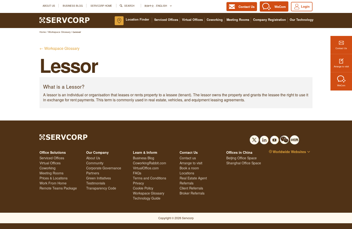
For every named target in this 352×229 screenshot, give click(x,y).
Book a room (189, 168)
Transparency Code (101, 188)
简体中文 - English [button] (156, 5)
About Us (49, 5)
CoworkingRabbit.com (149, 162)
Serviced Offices (166, 20)
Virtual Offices (192, 20)
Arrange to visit (341, 66)
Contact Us (341, 48)
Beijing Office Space (241, 157)
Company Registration (269, 20)
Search (129, 5)
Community (94, 162)
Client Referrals (191, 188)
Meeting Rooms (238, 20)
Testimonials (95, 183)
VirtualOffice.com (146, 168)
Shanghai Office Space (243, 162)
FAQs (137, 173)
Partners (92, 173)
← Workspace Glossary (59, 48)
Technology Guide (146, 198)
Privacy (138, 183)
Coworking (215, 20)
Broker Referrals (192, 193)
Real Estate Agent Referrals (193, 180)
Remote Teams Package (58, 188)
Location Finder (137, 19)
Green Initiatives (98, 178)
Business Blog (73, 5)
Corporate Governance (103, 168)
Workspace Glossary (148, 193)
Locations (187, 173)
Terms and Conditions (149, 178)
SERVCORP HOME (101, 5)
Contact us (188, 157)
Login (305, 6)
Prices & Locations (54, 178)
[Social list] (254, 138)
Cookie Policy (143, 188)
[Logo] (65, 19)
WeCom (341, 85)
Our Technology (301, 20)
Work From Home (53, 183)
